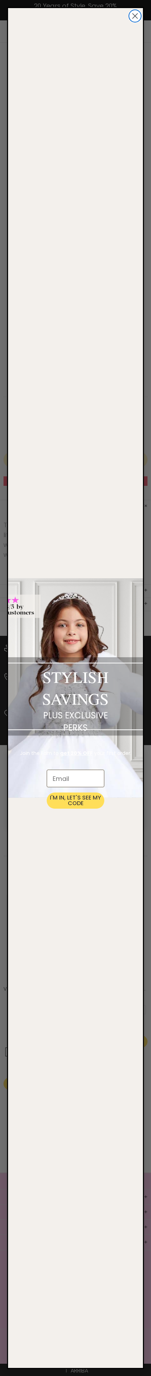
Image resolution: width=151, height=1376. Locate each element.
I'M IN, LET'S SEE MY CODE (75, 800)
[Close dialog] (135, 16)
